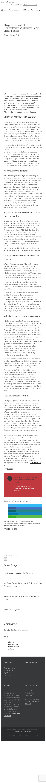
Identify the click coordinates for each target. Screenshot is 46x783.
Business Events (13, 644)
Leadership (21, 525)
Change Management (33, 523)
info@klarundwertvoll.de (30, 5)
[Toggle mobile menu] (1, 12)
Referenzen (8, 675)
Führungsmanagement (11, 525)
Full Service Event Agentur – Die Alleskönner (19, 573)
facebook (28, 704)
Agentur (7, 673)
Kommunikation (18, 523)
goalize (36, 729)
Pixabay (10, 469)
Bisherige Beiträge (10, 630)
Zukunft (11, 649)
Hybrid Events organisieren (13, 609)
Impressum (18, 731)
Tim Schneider (8, 521)
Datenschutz (27, 731)
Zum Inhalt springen (8, 2)
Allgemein (11, 642)
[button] (12, 505)
